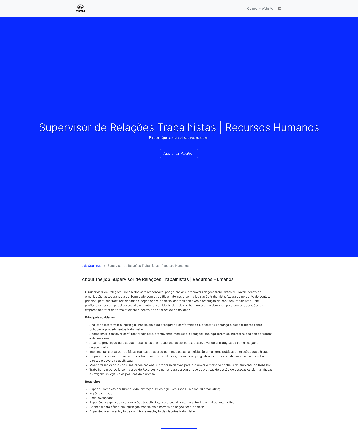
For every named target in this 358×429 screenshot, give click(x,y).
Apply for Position (179, 153)
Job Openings (91, 265)
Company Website (260, 8)
